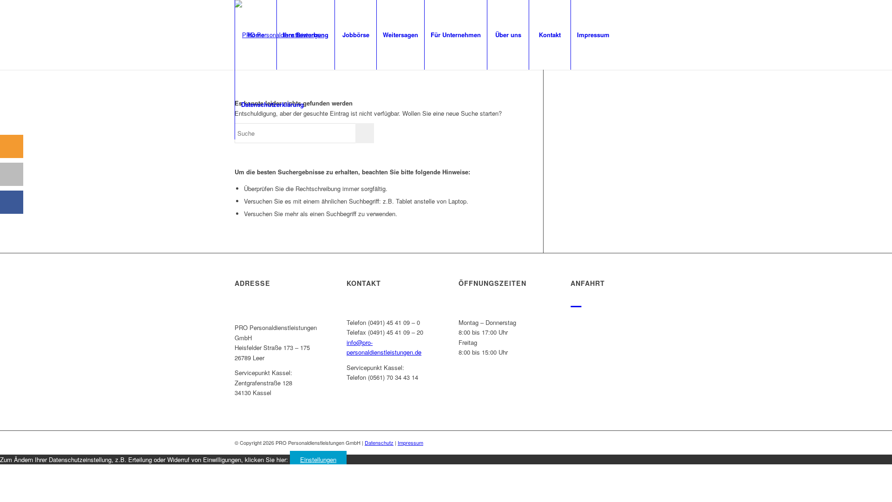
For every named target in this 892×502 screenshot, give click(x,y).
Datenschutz (379, 442)
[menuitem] (255, 35)
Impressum (410, 442)
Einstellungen (318, 459)
